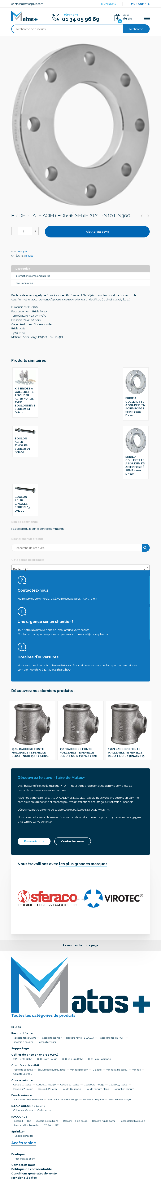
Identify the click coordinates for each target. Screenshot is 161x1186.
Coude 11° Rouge (46, 1084)
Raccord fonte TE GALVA (80, 1037)
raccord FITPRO (22, 1120)
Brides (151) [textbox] (79, 569)
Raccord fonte (22, 1033)
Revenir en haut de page (81, 945)
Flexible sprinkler (23, 1135)
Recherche (136, 29)
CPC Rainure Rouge (99, 1059)
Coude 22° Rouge (94, 1084)
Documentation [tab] (24, 283)
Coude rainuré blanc (97, 1089)
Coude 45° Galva (118, 1084)
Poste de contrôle (23, 1069)
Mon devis (108, 4)
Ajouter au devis (97, 231)
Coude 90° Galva (47, 1089)
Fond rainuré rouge (120, 1099)
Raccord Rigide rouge (75, 1120)
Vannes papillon (79, 1069)
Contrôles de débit (25, 1065)
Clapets (97, 1069)
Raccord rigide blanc (46, 1120)
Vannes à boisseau (116, 1069)
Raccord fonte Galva (24, 1037)
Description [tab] (23, 268)
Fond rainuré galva (93, 1099)
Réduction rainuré (124, 1089)
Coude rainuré (22, 1080)
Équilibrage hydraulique (51, 1069)
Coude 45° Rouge (23, 1089)
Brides (29, 255)
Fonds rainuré (21, 1095)
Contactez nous (72, 841)
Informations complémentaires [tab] (33, 275)
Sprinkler (18, 1131)
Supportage (20, 1048)
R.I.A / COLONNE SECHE (28, 1105)
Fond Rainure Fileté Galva (28, 1099)
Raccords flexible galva (26, 1125)
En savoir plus (34, 841)
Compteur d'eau (22, 1073)
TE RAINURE (51, 1125)
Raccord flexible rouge (132, 1120)
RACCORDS (19, 1116)
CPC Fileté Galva (22, 1059)
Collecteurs (44, 1110)
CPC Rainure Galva (72, 1059)
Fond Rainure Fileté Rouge (63, 1099)
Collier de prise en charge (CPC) (34, 1054)
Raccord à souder (23, 1042)
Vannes (136, 1069)
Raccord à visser (47, 1042)
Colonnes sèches (23, 1110)
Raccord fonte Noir (51, 1037)
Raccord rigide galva (103, 1120)
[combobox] (80, 567)
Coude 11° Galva (22, 1084)
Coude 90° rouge (71, 1089)
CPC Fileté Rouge (47, 1059)
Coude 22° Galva (69, 1084)
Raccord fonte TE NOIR (111, 1037)
